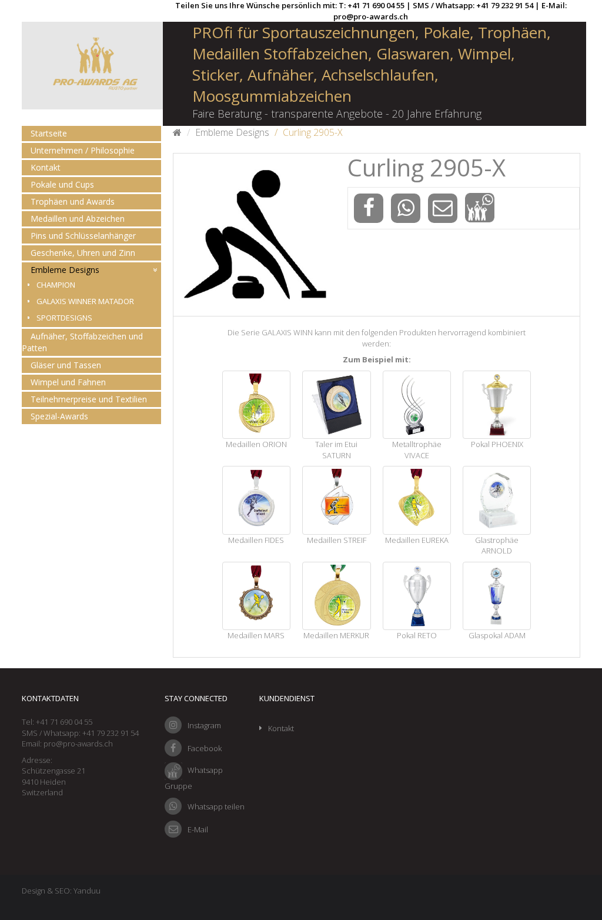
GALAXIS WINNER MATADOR (85, 301)
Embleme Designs (65, 269)
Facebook (205, 748)
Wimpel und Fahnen (68, 382)
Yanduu (87, 890)
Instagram (204, 725)
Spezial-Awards (59, 416)
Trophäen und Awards (73, 201)
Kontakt (46, 167)
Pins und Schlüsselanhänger (83, 235)
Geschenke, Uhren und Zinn (83, 252)
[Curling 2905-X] (254, 235)
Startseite (49, 133)
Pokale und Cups (62, 184)
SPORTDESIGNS (64, 317)
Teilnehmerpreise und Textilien (89, 399)
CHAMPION (55, 284)
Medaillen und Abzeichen (78, 218)
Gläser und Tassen (66, 365)
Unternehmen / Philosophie (83, 150)
